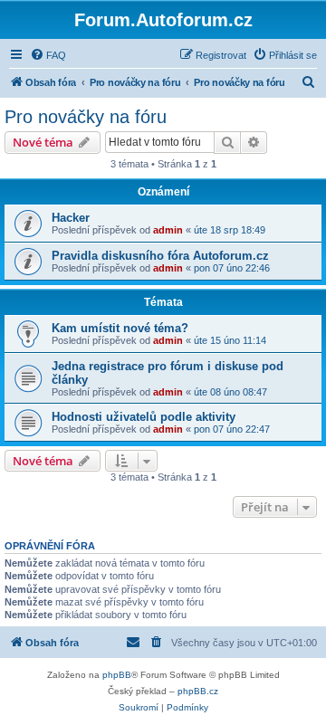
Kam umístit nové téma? (120, 328)
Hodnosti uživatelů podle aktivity (143, 417)
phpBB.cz (197, 691)
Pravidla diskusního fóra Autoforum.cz (160, 255)
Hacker (71, 217)
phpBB (116, 675)
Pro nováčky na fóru (86, 117)
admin (168, 229)
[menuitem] (48, 55)
